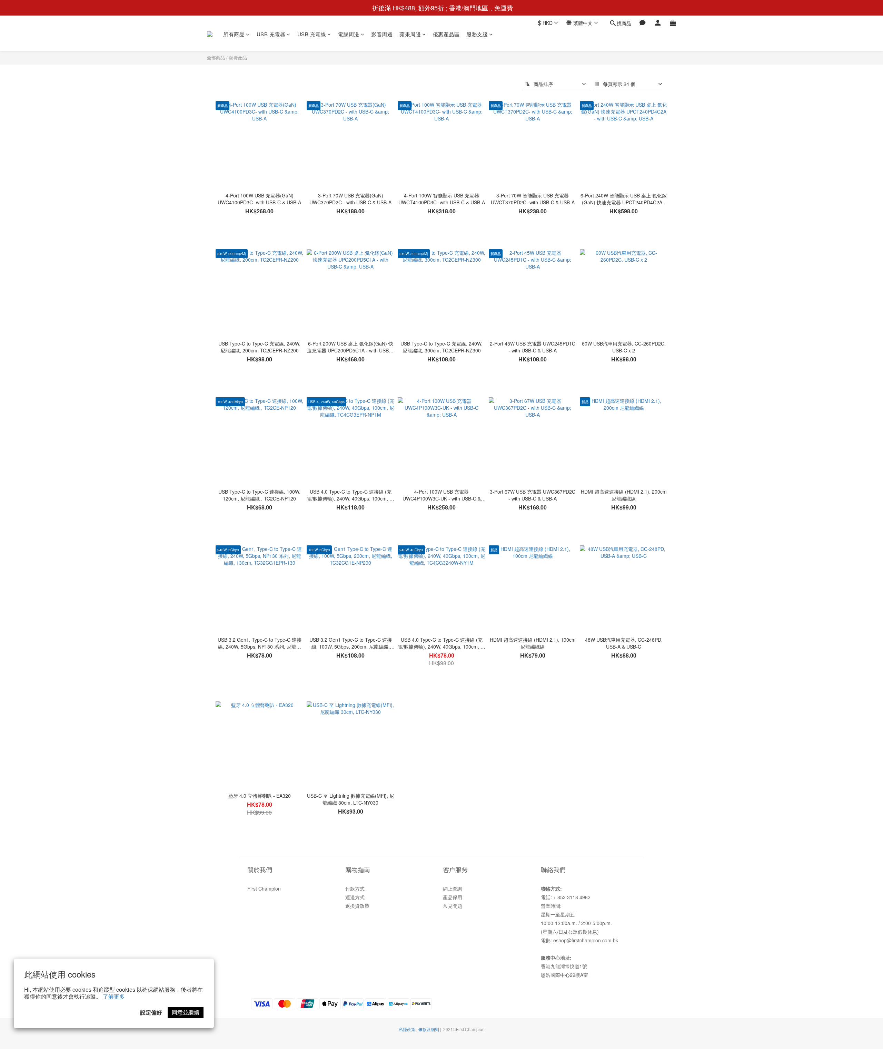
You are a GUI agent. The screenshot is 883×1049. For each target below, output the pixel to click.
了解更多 (114, 996)
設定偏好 (151, 1012)
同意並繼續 (185, 1012)
